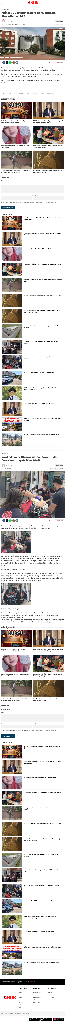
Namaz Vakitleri (37, 997)
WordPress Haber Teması (21, 1013)
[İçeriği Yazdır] (16, 62)
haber (28, 93)
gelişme (21, 93)
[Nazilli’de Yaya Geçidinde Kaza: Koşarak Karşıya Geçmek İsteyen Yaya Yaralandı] (12, 369)
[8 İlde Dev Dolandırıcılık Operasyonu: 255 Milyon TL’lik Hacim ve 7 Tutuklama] (12, 353)
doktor (9, 93)
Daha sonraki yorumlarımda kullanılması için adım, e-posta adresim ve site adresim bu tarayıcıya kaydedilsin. (29, 202)
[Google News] (59, 62)
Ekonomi (21, 1002)
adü (3, 93)
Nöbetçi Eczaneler (38, 1000)
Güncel (56, 468)
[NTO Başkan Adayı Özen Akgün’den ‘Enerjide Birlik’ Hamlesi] (12, 415)
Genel (51, 468)
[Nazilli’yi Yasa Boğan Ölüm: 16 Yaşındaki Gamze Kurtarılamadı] (16, 135)
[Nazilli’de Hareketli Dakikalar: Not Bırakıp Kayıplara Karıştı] (12, 384)
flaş (16, 93)
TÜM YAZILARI (59, 21)
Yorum (3, 184)
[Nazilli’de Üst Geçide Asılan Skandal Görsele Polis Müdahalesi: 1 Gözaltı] (48, 159)
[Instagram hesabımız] (29, 982)
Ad (2, 195)
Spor (20, 1007)
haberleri (35, 93)
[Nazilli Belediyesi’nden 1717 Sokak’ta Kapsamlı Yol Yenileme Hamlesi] (12, 446)
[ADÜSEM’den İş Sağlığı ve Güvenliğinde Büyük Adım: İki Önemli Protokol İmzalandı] (12, 430)
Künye (49, 995)
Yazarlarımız (51, 997)
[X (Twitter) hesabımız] (26, 982)
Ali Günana (9, 21)
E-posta (36, 195)
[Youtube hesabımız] (32, 982)
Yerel (61, 24)
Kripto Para (36, 995)
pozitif (42, 93)
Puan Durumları (37, 1002)
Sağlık (57, 24)
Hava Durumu (36, 992)
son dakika (50, 93)
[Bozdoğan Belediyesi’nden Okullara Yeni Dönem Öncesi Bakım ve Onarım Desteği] (16, 159)
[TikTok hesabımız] (34, 982)
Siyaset (20, 1000)
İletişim (50, 992)
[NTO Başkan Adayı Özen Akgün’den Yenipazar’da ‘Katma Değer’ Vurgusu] (48, 135)
